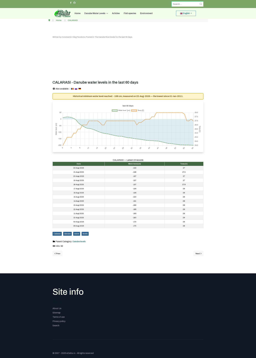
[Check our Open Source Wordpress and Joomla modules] (74, 3)
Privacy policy (59, 321)
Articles (116, 13)
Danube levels (79, 241)
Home (77, 13)
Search (56, 325)
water (76, 234)
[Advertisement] (128, 58)
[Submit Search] (200, 4)
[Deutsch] (80, 89)
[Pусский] (76, 89)
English (186, 13)
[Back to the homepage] (62, 13)
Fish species (130, 13)
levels (85, 234)
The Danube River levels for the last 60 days (113, 37)
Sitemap (57, 313)
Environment (146, 13)
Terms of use (59, 317)
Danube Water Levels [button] (94, 13)
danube (67, 234)
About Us (57, 308)
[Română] (72, 89)
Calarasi (57, 234)
